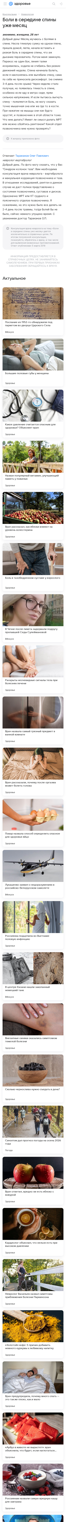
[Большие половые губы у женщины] (33, 362)
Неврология (27, 14)
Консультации (10, 14)
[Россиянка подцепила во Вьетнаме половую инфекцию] (33, 925)
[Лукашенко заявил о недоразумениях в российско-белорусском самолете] (33, 874)
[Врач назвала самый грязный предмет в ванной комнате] (33, 720)
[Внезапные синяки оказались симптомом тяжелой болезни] (33, 1027)
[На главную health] (22, 4)
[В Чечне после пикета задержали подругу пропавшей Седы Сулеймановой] (33, 618)
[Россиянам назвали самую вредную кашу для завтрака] (33, 1488)
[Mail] (11, 4)
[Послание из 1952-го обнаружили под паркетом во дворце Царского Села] (33, 311)
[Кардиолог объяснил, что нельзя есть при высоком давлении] (33, 1232)
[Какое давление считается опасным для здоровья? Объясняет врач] (33, 414)
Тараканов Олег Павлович (32, 155)
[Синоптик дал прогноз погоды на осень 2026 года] (33, 1130)
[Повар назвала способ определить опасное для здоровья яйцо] (33, 823)
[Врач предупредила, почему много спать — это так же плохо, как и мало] (33, 1385)
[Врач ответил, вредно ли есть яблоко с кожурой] (33, 1181)
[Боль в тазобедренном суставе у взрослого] (33, 567)
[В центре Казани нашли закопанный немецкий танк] (33, 976)
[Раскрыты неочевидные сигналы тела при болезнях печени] (33, 669)
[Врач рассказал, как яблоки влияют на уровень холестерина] (33, 516)
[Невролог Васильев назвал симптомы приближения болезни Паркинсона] (33, 1283)
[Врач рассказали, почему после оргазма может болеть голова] (33, 772)
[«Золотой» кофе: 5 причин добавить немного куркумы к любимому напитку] (33, 1334)
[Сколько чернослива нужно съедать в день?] (33, 1078)
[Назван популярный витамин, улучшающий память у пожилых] (33, 465)
